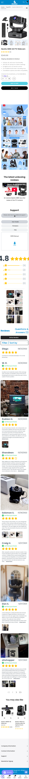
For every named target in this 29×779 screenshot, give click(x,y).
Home (2, 7)
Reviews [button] (5, 330)
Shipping (3, 59)
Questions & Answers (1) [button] (21, 331)
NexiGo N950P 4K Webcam (6, 722)
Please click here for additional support (14, 215)
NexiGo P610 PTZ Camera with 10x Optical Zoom (20, 723)
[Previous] (3, 25)
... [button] (20, 471)
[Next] (25, 25)
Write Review (14, 337)
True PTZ (8, 7)
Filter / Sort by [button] (9, 343)
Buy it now (14, 88)
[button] (6, 52)
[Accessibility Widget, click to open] (2, 776)
